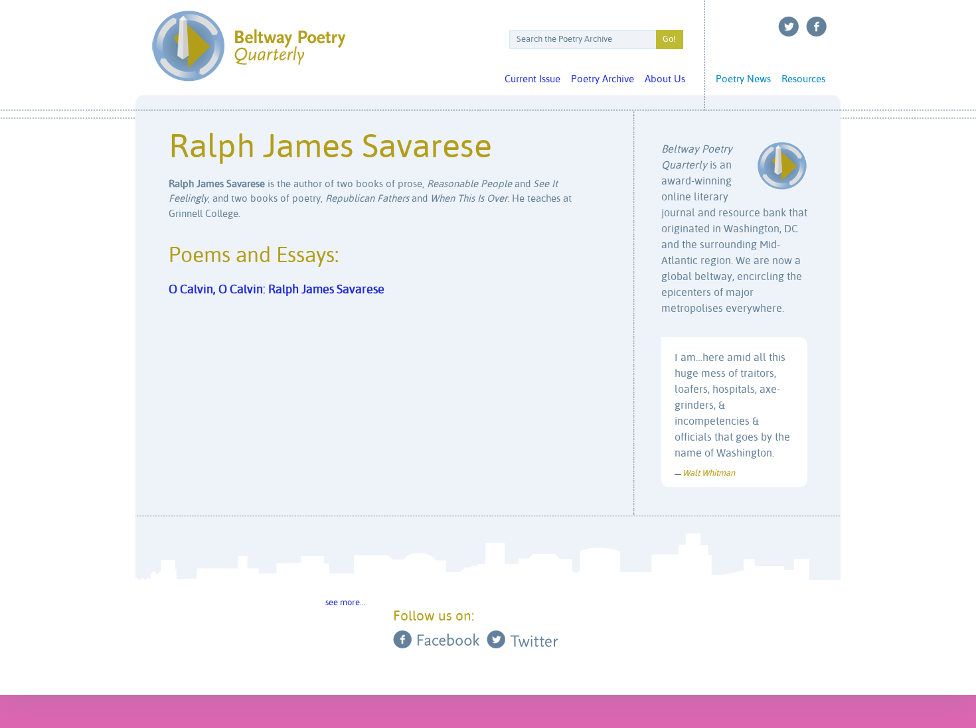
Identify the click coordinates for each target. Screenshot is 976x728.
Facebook (816, 26)
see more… (345, 603)
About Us (665, 79)
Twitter (788, 26)
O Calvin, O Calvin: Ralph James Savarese (276, 290)
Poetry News (743, 79)
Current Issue (532, 79)
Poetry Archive (602, 79)
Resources (803, 79)
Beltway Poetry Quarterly (248, 46)
